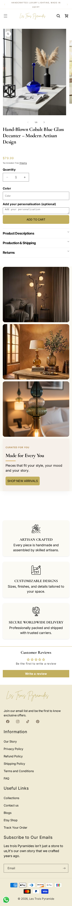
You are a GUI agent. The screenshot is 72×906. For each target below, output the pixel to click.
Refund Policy (13, 756)
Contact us (11, 805)
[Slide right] (44, 122)
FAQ (6, 778)
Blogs (7, 813)
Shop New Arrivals (22, 481)
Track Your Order (15, 827)
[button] (5, 16)
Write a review (36, 674)
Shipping (23, 163)
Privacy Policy (13, 749)
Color (7, 188)
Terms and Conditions (19, 771)
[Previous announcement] (5, 4)
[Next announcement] (67, 4)
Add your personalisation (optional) (29, 204)
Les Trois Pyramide (41, 898)
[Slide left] (28, 122)
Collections (11, 798)
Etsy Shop (11, 820)
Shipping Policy (14, 763)
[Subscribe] (64, 868)
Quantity (9, 169)
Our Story (10, 741)
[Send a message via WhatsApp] (6, 899)
